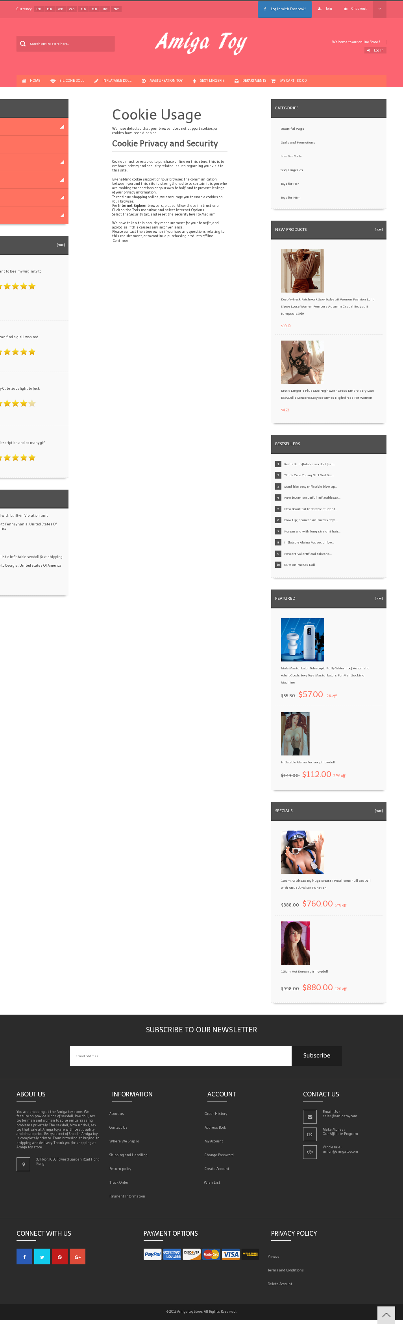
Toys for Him (291, 197)
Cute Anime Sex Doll (299, 565)
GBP (60, 9)
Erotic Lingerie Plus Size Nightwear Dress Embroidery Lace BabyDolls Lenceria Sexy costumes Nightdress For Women (327, 394)
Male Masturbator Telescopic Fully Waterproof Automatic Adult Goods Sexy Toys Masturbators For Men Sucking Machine (325, 675)
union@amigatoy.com (340, 1151)
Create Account (218, 1169)
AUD (83, 9)
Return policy (121, 1169)
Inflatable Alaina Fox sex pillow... (309, 542)
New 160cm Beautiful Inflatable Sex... (312, 497)
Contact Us (120, 1127)
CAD (71, 9)
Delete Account (281, 1284)
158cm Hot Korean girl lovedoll (304, 971)
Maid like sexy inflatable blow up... (310, 486)
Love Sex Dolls (291, 156)
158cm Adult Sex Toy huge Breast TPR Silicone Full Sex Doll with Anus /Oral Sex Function (326, 884)
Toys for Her (290, 184)
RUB (94, 9)
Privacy (275, 1256)
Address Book (216, 1127)
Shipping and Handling (130, 1155)
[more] (60, 245)
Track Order (120, 1183)
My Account (215, 1141)
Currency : (25, 9)
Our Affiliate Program (340, 1134)
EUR (49, 9)
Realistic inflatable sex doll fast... (309, 464)
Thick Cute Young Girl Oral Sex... (309, 475)
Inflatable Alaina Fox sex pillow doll (308, 762)
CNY (116, 9)
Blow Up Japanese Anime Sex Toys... (311, 520)
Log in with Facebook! (288, 9)
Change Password (220, 1155)
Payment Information (128, 1196)
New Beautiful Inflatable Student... (310, 509)
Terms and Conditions (287, 1270)
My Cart (293, 81)
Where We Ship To (125, 1141)
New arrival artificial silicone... (308, 554)
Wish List (213, 1183)
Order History (217, 1114)
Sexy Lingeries (292, 170)
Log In (379, 50)
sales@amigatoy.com (340, 1116)
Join (329, 9)
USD (39, 9)
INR (105, 9)
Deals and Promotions (298, 142)
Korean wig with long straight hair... (312, 531)
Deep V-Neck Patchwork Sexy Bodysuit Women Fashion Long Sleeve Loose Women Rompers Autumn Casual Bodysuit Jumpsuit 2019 (328, 306)
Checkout (359, 9)
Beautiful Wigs (292, 129)
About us (118, 1114)
